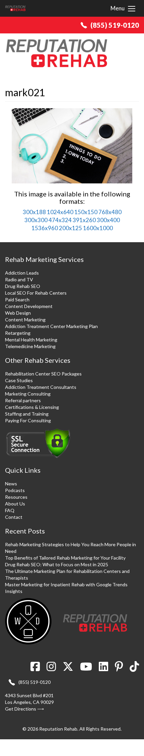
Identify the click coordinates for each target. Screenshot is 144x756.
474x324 (60, 219)
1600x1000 (98, 228)
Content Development (29, 306)
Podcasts (15, 490)
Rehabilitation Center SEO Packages (43, 373)
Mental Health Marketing (31, 339)
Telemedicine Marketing (30, 346)
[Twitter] (68, 668)
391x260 (84, 219)
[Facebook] (36, 668)
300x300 (36, 219)
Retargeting (17, 333)
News (11, 483)
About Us (15, 503)
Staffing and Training (27, 414)
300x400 (108, 219)
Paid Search (17, 299)
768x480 (110, 211)
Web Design (18, 313)
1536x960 (44, 228)
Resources (16, 497)
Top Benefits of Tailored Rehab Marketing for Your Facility (65, 558)
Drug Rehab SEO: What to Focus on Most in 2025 (56, 564)
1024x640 (60, 211)
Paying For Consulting (28, 420)
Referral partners (23, 400)
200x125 (70, 228)
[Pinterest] (119, 668)
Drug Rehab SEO (22, 286)
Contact (13, 517)
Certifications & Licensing (32, 407)
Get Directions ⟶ (24, 709)
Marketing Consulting (28, 394)
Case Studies (19, 380)
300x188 (34, 211)
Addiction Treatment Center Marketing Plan (51, 326)
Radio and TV (19, 279)
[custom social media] (132, 668)
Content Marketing (25, 319)
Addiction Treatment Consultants (40, 387)
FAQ (9, 510)
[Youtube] (86, 668)
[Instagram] (51, 668)
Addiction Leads (22, 273)
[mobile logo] (15, 8)
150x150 (85, 211)
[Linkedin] (103, 668)
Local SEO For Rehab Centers (36, 293)
